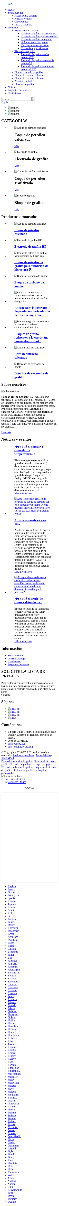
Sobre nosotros (15, 12)
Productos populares (23, 755)
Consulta (5, 694)
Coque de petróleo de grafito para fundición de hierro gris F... (31, 265)
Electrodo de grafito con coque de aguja (29, 764)
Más (16, 146)
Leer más (6, 432)
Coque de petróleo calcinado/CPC (38, 33)
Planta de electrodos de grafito (16, 761)
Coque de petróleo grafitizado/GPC (39, 36)
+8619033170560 (17, 782)
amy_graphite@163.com (20, 746)
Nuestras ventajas (23, 18)
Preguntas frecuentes (18, 90)
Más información (23, 493)
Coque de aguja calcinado (34, 48)
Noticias (12, 87)
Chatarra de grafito (24, 84)
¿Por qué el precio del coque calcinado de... (28, 600)
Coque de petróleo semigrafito (36, 39)
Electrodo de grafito (24, 51)
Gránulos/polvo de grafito (34, 42)
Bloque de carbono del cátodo (29, 78)
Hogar (11, 9)
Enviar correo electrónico (14, 779)
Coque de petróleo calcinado (26, 232)
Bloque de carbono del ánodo (29, 75)
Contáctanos (14, 93)
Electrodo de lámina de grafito (16, 767)
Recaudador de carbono (26, 30)
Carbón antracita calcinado (35, 45)
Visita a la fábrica (23, 24)
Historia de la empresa (25, 15)
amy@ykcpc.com (17, 743)
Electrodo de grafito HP (30, 246)
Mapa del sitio (43, 755)
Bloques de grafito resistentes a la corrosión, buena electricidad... (31, 337)
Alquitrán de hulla (23, 81)
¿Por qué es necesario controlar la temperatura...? (28, 450)
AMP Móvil (7, 758)
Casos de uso (21, 21)
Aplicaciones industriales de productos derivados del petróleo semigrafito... (32, 311)
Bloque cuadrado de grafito (28, 72)
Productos (13, 27)
